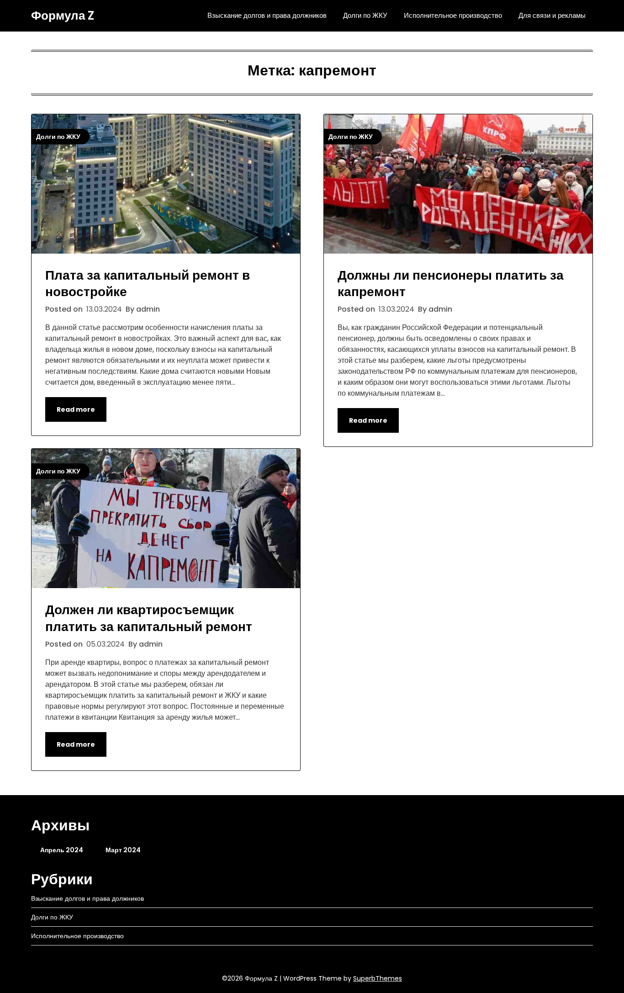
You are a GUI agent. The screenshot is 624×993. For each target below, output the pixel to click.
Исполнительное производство (453, 15)
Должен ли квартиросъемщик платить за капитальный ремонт (148, 618)
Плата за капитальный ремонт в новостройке (147, 283)
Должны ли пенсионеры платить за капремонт (451, 283)
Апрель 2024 (61, 850)
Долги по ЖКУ (365, 15)
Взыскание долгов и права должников (267, 15)
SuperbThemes (377, 978)
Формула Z (62, 16)
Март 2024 (123, 850)
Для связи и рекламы (552, 15)
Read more (76, 409)
